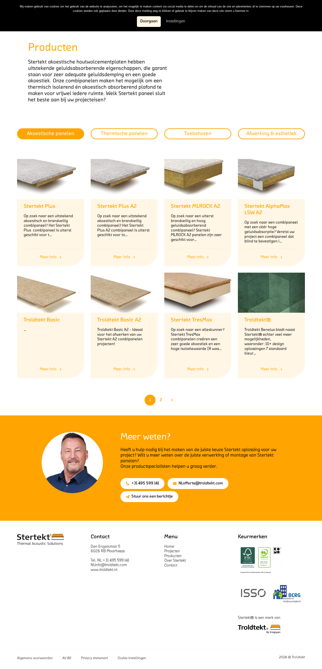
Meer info (48, 257)
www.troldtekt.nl (104, 570)
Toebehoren (197, 133)
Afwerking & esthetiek (271, 133)
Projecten (172, 551)
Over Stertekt (175, 561)
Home (169, 547)
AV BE (66, 658)
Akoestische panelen (50, 133)
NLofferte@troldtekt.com (201, 483)
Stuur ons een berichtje (152, 497)
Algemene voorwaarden (35, 658)
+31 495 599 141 (145, 483)
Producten (173, 556)
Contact (170, 566)
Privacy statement (94, 658)
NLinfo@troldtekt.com (109, 565)
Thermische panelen (124, 133)
